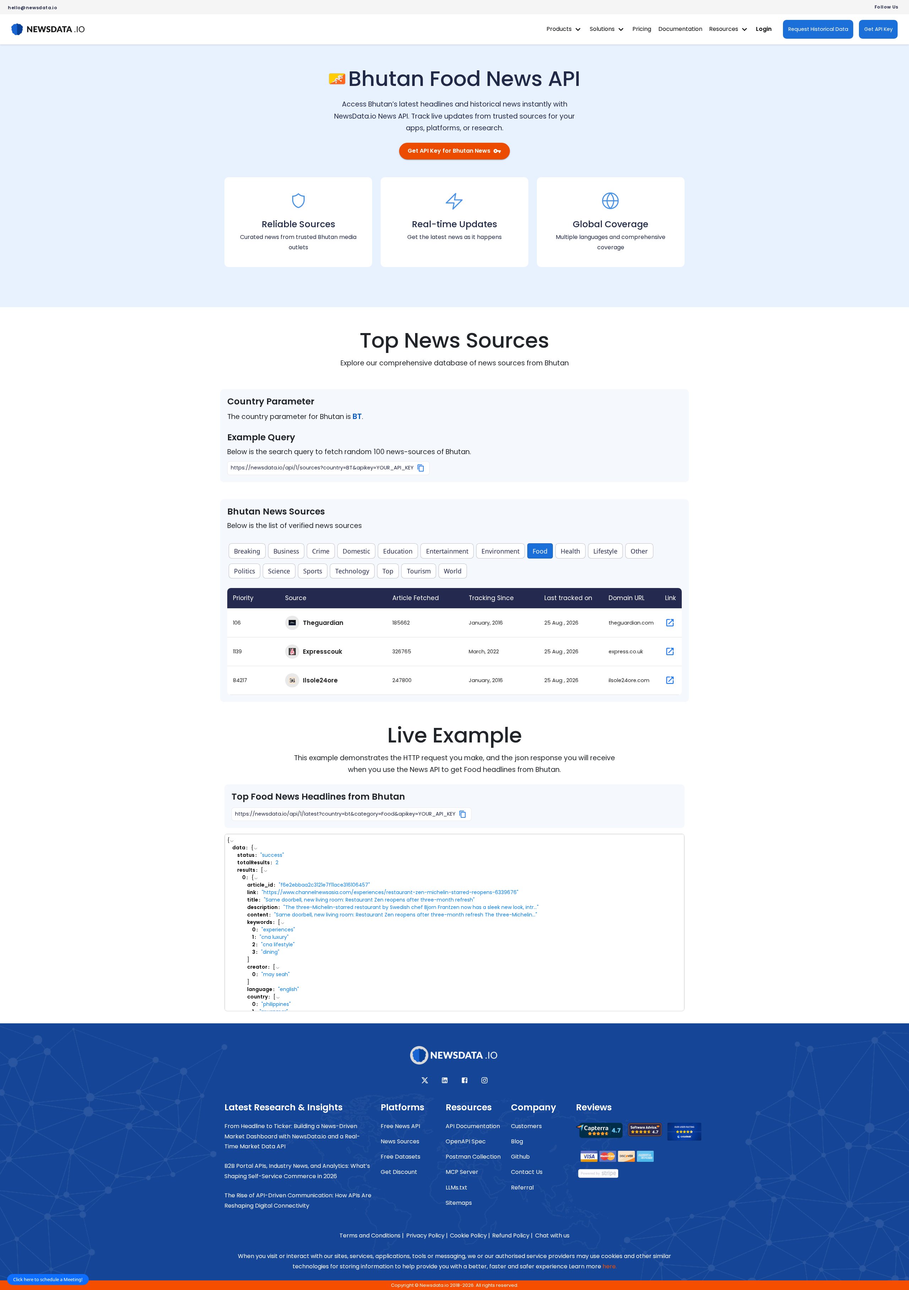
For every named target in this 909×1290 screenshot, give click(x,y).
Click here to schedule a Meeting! (48, 1279)
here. (610, 1266)
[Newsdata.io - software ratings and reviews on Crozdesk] (688, 1134)
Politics (244, 571)
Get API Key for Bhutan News (449, 151)
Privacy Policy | (427, 1235)
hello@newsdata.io (32, 8)
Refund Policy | (512, 1235)
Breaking (247, 551)
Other (639, 551)
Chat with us (552, 1235)
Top (387, 571)
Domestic (356, 551)
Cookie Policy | (470, 1235)
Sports (312, 571)
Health (570, 551)
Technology (352, 571)
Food (540, 551)
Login (764, 29)
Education (398, 551)
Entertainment (447, 551)
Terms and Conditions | (371, 1235)
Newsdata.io (434, 1285)
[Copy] (420, 468)
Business (286, 551)
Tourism (419, 571)
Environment (500, 551)
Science (279, 571)
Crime (321, 551)
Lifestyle (605, 551)
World (453, 571)
